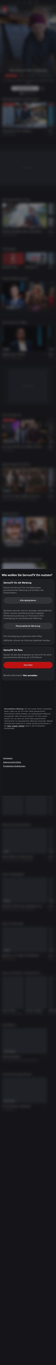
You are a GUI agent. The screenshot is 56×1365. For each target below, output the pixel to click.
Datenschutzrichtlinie (12, 762)
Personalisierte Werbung (28, 626)
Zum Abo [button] (28, 665)
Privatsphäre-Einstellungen (14, 766)
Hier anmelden (30, 675)
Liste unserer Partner (15, 726)
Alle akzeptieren (28, 600)
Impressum (8, 758)
